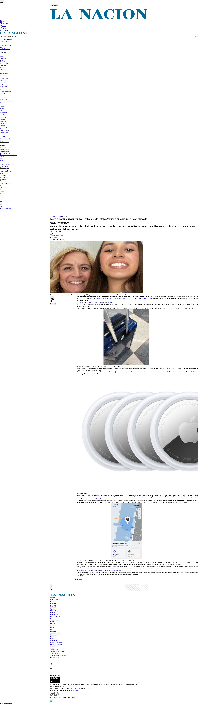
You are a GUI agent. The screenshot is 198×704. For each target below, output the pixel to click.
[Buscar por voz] (195, 36)
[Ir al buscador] (51, 7)
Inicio (3, 21)
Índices (2, 67)
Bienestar (3, 88)
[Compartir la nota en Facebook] (51, 304)
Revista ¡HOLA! (4, 166)
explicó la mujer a (92, 499)
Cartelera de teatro (5, 140)
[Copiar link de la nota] (51, 301)
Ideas (1, 158)
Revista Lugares (4, 168)
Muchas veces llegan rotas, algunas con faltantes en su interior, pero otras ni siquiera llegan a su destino (123, 298)
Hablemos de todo (5, 92)
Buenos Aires (4, 79)
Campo (2, 60)
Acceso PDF (3, 145)
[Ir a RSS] (51, 674)
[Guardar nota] (51, 297)
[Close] (51, 585)
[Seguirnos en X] (51, 664)
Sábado (2, 157)
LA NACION (53, 216)
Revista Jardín (4, 173)
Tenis (1, 110)
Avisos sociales (4, 151)
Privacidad (77, 690)
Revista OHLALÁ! (5, 164)
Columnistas (3, 99)
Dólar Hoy (3, 58)
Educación (3, 82)
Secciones (5, 23)
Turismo (2, 119)
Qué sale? (3, 136)
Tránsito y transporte (6, 45)
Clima (1, 47)
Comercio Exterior (5, 64)
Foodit (4, 26)
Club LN (4, 28)
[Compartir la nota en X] (53, 304)
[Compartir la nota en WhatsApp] (53, 299)
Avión (78, 578)
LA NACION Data (5, 49)
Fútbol (2, 106)
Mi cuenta (5, 30)
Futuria (2, 56)
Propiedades (3, 62)
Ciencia (2, 90)
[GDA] (54, 696)
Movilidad (3, 66)
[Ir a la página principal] (99, 19)
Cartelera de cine (5, 138)
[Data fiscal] (51, 701)
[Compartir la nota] (51, 299)
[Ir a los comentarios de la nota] (53, 297)
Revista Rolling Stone (6, 171)
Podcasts (2, 129)
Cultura (2, 84)
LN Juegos (3, 118)
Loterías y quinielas (5, 127)
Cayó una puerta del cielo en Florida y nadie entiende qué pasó (95, 303)
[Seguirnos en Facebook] (51, 659)
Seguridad (3, 80)
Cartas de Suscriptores (6, 101)
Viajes (80, 579)
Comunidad (3, 86)
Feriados (2, 125)
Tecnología (3, 121)
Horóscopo (3, 123)
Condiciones (70, 690)
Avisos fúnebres (4, 149)
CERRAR (2, 1)
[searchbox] (98, 36)
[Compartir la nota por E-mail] (55, 304)
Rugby (2, 108)
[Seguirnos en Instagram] (51, 669)
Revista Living (4, 170)
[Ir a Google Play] (55, 679)
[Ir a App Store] (55, 683)
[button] (99, 120)
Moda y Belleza (4, 131)
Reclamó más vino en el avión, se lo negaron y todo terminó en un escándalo (99, 570)
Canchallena (3, 112)
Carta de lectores (5, 153)
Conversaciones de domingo (8, 155)
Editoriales (3, 97)
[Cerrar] (26, 33)
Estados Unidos (4, 73)
